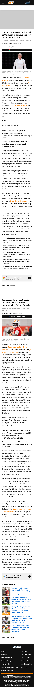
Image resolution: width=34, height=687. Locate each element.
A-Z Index (24, 667)
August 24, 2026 (18, 438)
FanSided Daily (6, 658)
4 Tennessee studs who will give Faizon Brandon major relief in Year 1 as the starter (17, 269)
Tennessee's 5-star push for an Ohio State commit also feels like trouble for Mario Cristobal (17, 247)
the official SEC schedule (19, 105)
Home (3, 285)
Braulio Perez (8, 43)
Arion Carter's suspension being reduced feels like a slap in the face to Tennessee (17, 254)
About (3, 651)
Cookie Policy (6, 664)
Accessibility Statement (9, 667)
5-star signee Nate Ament (19, 201)
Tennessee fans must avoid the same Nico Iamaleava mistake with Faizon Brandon (16, 262)
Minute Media (10, 675)
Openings (24, 651)
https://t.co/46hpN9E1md (17, 131)
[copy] (12, 47)
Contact (4, 654)
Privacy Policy (6, 661)
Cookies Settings (7, 670)
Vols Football (10, 637)
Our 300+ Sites (26, 654)
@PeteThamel (7, 425)
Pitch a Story (25, 658)
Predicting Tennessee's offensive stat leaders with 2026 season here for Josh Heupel (17, 240)
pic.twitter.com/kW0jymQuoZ (12, 133)
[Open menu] (3, 3)
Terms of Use (25, 661)
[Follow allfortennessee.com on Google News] (29, 278)
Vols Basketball (11, 285)
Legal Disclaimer (26, 664)
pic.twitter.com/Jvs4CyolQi (11, 436)
